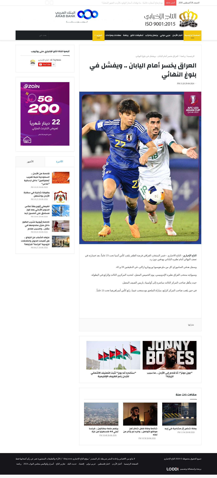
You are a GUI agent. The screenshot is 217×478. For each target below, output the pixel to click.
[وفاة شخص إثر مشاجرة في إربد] (179, 414)
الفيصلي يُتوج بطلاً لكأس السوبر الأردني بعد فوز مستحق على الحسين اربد (37, 209)
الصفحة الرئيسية (192, 35)
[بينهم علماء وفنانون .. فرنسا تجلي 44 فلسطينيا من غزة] (101, 414)
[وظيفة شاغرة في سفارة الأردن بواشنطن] (60, 196)
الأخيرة (59, 161)
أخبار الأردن (177, 35)
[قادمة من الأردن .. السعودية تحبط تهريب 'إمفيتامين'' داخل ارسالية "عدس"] (60, 177)
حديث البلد (72, 464)
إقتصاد (81, 464)
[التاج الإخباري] (172, 18)
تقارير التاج (60, 464)
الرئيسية (191, 56)
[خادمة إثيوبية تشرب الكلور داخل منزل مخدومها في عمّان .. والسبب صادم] (60, 226)
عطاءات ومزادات (113, 35)
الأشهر (30, 161)
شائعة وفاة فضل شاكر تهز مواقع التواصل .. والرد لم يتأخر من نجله (140, 432)
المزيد (99, 35)
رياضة (126, 35)
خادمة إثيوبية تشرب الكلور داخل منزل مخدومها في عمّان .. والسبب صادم (36, 225)
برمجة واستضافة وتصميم (190, 469)
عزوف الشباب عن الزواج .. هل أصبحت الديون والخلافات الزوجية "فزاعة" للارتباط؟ (35, 240)
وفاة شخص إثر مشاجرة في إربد (181, 429)
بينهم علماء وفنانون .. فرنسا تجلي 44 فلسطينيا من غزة (103, 430)
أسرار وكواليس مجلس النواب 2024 (39, 464)
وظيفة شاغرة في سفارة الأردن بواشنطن (37, 194)
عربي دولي (165, 35)
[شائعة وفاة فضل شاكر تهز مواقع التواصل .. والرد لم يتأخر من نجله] (140, 414)
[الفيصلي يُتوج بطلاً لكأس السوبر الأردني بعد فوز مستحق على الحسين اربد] (60, 210)
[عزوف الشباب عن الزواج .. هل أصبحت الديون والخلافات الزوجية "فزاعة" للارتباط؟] (60, 241)
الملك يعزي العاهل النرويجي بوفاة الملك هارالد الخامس (139, 3)
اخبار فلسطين (104, 464)
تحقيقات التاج (136, 35)
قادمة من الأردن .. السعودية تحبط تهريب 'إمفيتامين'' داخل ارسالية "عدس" (37, 179)
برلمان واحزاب (151, 35)
